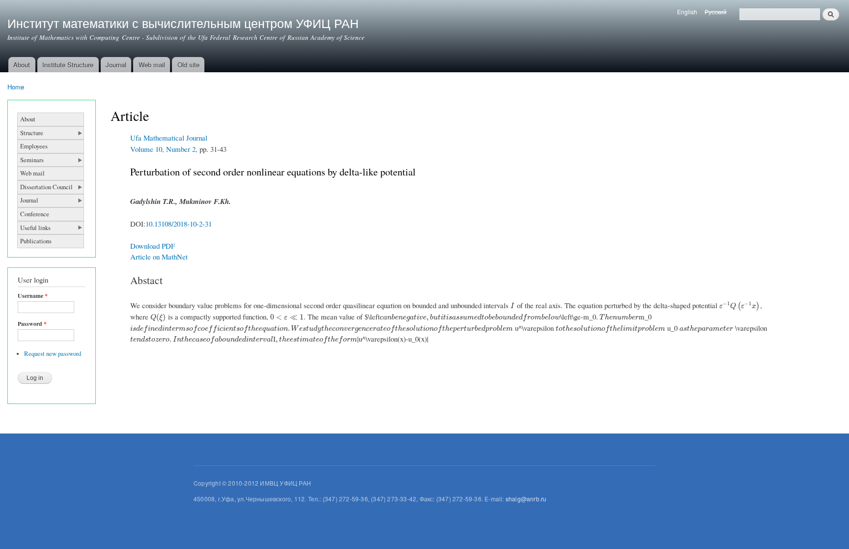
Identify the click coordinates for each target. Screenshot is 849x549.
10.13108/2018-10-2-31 (178, 224)
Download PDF (152, 246)
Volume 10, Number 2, (164, 149)
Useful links (35, 228)
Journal (116, 64)
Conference (34, 214)
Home (15, 86)
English (687, 11)
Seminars (32, 160)
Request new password (52, 353)
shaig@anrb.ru (526, 498)
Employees (34, 146)
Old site (188, 64)
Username (33, 296)
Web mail (152, 64)
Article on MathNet (159, 256)
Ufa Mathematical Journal (168, 138)
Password (32, 324)
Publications (36, 241)
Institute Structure (67, 64)
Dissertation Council (46, 187)
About (21, 64)
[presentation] (512, 305)
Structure (31, 133)
